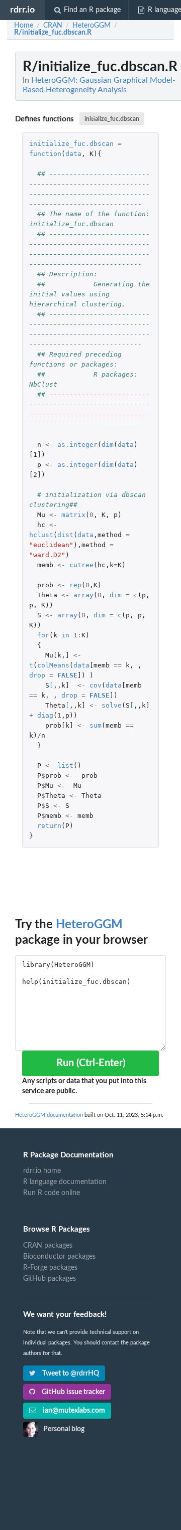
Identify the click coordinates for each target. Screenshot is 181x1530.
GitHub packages (49, 1278)
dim (108, 444)
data (73, 153)
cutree (81, 565)
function (45, 153)
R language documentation (65, 1181)
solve (112, 705)
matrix (73, 515)
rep (75, 585)
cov (95, 685)
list (65, 765)
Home (23, 25)
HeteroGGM (89, 925)
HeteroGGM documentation (49, 1115)
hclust (41, 535)
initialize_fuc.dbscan (111, 119)
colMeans (53, 665)
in (65, 635)
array (83, 595)
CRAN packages (47, 1245)
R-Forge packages (50, 1267)
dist (65, 535)
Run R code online (51, 1193)
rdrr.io (22, 10)
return (49, 825)
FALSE (67, 675)
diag (45, 715)
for (43, 635)
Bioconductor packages (59, 1256)
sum (95, 725)
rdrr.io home (42, 1170)
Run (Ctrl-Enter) (90, 1063)
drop (37, 675)
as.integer (77, 444)
